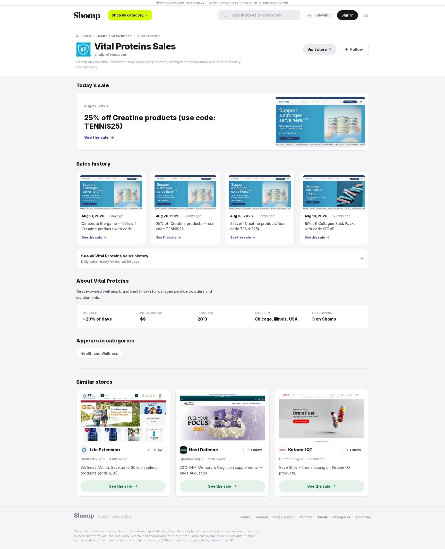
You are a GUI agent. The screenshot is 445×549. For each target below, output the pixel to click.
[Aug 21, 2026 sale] (111, 208)
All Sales (83, 36)
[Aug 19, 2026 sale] (259, 208)
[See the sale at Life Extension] (123, 442)
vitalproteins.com (110, 54)
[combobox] (262, 15)
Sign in (347, 15)
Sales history (93, 164)
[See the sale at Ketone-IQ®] (322, 442)
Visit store (317, 49)
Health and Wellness (114, 36)
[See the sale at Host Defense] (222, 442)
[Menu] (366, 15)
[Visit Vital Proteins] (83, 49)
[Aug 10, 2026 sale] (334, 208)
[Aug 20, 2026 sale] (185, 208)
